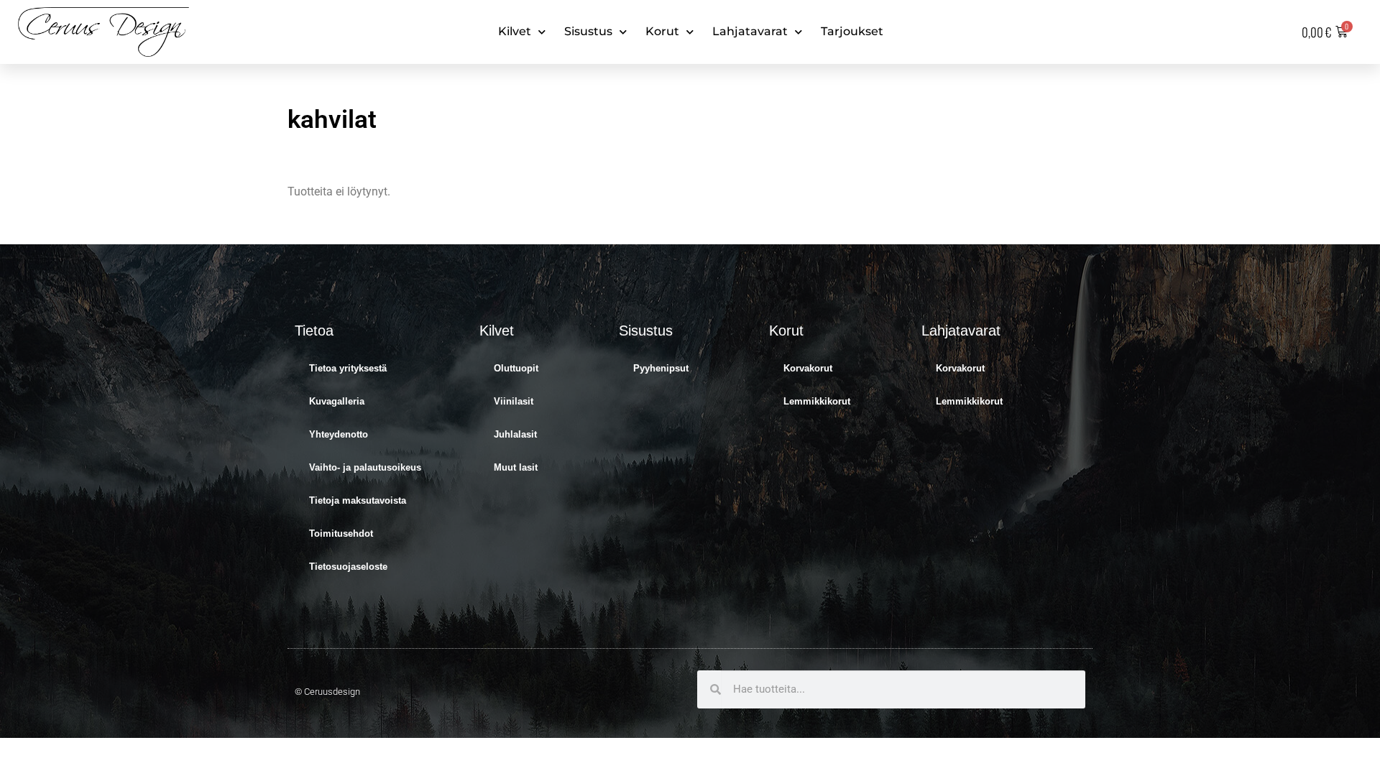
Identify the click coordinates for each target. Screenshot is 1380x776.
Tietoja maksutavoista (357, 500)
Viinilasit (513, 401)
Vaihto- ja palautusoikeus (365, 467)
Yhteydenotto (338, 434)
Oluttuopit (516, 368)
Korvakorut (807, 368)
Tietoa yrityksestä (348, 368)
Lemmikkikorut (816, 401)
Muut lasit (516, 467)
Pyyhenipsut (661, 368)
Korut (662, 31)
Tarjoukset (852, 31)
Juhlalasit (515, 434)
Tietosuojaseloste (348, 566)
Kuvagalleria (336, 401)
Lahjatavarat (750, 31)
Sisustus (588, 31)
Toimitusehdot (341, 533)
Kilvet (514, 31)
